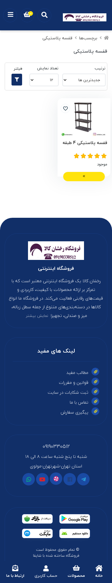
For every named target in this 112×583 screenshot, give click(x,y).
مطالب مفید (77, 372)
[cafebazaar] (37, 519)
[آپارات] (56, 478)
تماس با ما (79, 402)
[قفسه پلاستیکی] (56, 250)
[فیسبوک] (69, 479)
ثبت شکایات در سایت (68, 392)
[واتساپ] (28, 479)
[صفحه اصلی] (106, 38)
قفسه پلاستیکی (57, 38)
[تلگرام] (83, 479)
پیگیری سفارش (74, 412)
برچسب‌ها (88, 38)
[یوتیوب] (42, 479)
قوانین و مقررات (73, 382)
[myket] (37, 533)
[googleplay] (74, 519)
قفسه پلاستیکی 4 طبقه (85, 143)
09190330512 (56, 446)
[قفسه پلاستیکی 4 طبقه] (84, 118)
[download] (74, 533)
